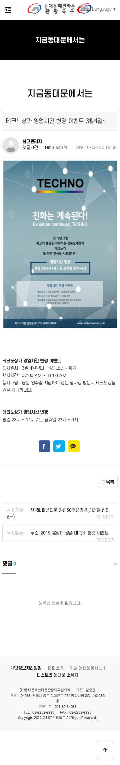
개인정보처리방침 (26, 668)
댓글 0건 (30, 148)
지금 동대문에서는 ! (87, 668)
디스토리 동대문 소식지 (57, 675)
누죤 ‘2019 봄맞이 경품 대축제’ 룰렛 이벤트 (69, 533)
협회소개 (55, 668)
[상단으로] (105, 750)
